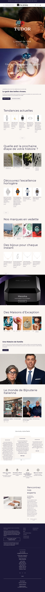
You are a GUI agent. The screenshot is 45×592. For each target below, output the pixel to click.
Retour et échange (22, 581)
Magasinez (22, 301)
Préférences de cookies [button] (22, 586)
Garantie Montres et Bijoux (27, 533)
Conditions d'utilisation (22, 584)
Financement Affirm (26, 537)
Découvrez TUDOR (22, 44)
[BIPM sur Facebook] (20, 572)
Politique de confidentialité (22, 582)
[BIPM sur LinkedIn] (25, 572)
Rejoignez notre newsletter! (11, 539)
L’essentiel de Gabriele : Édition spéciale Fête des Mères (31, 419)
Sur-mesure (25, 534)
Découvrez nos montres (16, 98)
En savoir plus (5, 350)
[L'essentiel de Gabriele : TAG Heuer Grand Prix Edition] (13, 407)
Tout (22, 138)
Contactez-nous (35, 529)
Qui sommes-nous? (35, 528)
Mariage (24, 529)
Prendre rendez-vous (9, 5)
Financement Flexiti (26, 536)
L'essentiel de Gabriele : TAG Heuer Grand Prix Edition (12, 419)
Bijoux (24, 531)
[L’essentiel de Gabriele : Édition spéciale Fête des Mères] (32, 407)
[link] (7, 473)
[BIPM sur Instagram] (22, 572)
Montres (24, 528)
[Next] (39, 410)
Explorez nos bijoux (6, 98)
